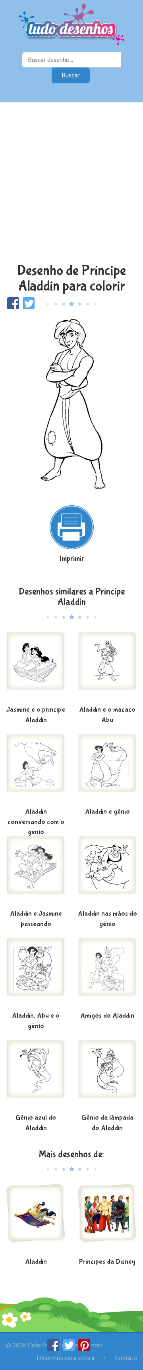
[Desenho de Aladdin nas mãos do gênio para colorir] (107, 871)
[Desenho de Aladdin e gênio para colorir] (107, 769)
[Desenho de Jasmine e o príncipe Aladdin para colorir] (36, 667)
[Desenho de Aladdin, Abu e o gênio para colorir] (36, 973)
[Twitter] (69, 1348)
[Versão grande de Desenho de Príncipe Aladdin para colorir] (71, 403)
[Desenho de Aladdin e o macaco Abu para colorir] (107, 667)
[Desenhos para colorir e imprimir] (71, 25)
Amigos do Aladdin (107, 1016)
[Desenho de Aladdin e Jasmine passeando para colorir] (36, 871)
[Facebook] (54, 1348)
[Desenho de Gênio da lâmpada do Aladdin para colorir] (107, 1075)
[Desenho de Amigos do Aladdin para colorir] (107, 973)
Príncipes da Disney (107, 1262)
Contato (126, 1357)
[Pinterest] (84, 1348)
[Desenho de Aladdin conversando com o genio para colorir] (36, 769)
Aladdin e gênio (107, 812)
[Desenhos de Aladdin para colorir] (36, 1219)
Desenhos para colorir (66, 1357)
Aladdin (36, 1262)
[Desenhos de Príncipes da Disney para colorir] (107, 1219)
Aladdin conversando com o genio (36, 822)
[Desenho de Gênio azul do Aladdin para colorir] (36, 1075)
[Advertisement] (71, 183)
